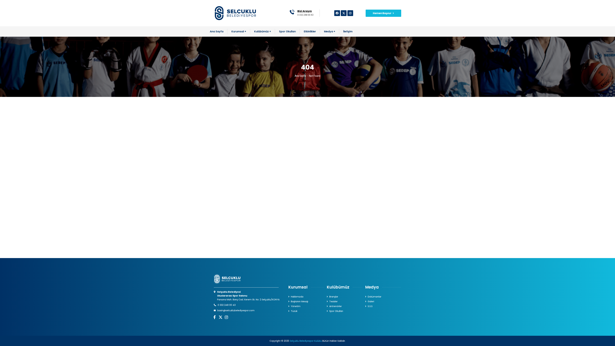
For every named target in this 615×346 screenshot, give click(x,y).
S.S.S (370, 306)
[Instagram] (350, 13)
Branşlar (333, 296)
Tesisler (333, 301)
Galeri (371, 301)
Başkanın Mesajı (299, 301)
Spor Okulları (336, 311)
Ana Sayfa (300, 75)
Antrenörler (335, 306)
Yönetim (295, 306)
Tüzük (294, 311)
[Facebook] (337, 13)
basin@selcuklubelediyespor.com (235, 310)
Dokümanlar (374, 296)
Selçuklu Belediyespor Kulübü (306, 340)
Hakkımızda (297, 296)
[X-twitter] (344, 13)
